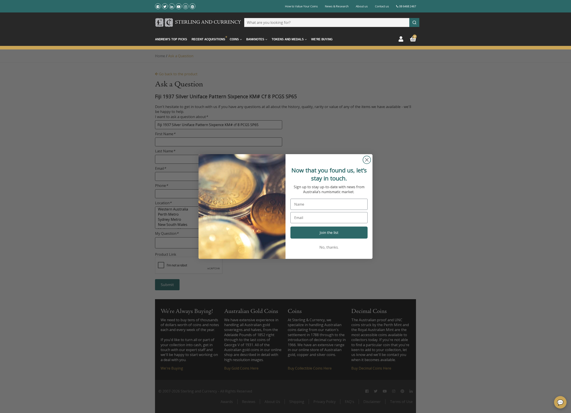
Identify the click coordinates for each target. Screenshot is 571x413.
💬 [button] (560, 402)
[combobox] (331, 22)
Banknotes (255, 39)
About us (362, 6)
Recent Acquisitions (208, 39)
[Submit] (414, 22)
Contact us (382, 6)
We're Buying (322, 39)
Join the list (329, 232)
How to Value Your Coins (301, 6)
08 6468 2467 (407, 6)
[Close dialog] (367, 160)
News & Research (337, 6)
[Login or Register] (401, 39)
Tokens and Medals (288, 39)
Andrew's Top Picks (171, 39)
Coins (235, 39)
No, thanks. (329, 247)
